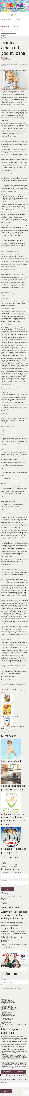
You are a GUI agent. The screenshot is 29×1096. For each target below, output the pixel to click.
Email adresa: (18, 872)
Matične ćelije (4, 26)
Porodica (12, 23)
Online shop (3, 29)
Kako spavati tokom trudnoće (8, 1002)
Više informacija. (7, 1071)
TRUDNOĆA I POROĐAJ (6, 19)
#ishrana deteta (4, 729)
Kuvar (16, 26)
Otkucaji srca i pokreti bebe (7, 1001)
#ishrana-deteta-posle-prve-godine (9, 731)
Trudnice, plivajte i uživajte (7, 1009)
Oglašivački (4, 1065)
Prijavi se (3, 984)
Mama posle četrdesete (6, 1014)
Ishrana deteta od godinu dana (8, 39)
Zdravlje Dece (5, 38)
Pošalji (7, 889)
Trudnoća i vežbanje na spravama (8, 1007)
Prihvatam (20, 1071)
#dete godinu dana (5, 732)
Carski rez (3, 1003)
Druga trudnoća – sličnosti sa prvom (9, 1008)
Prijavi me (6, 1091)
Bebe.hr (10, 689)
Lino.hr (14, 689)
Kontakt (3, 1017)
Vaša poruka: (4, 880)
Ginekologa (3, 899)
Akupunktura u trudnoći (6, 1000)
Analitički (3, 1061)
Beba (18, 19)
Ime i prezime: (4, 872)
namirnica (16, 69)
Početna (3, 36)
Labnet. (3, 1026)
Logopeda (3, 902)
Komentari (4, 58)
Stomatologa (4, 903)
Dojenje (2, 23)
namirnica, (11, 245)
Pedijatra (3, 901)
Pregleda (5, 59)
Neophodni (4, 1054)
